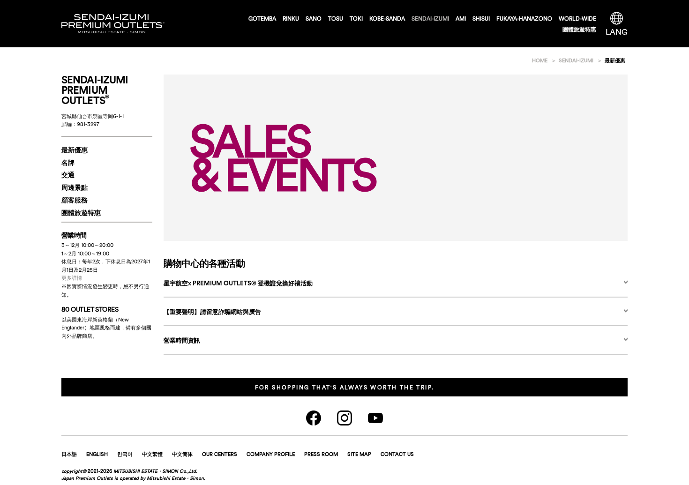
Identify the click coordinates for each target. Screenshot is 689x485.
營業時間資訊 (182, 340)
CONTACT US (397, 454)
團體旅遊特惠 (579, 29)
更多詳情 (71, 278)
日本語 (69, 454)
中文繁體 (152, 454)
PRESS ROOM (321, 454)
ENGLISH (97, 454)
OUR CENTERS (219, 454)
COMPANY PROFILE (271, 454)
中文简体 (182, 454)
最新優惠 (74, 150)
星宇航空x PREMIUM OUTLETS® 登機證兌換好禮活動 (238, 283)
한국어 (125, 454)
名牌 (68, 162)
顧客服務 (74, 200)
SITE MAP (359, 454)
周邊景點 (74, 187)
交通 (68, 175)
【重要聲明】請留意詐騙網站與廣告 (212, 312)
